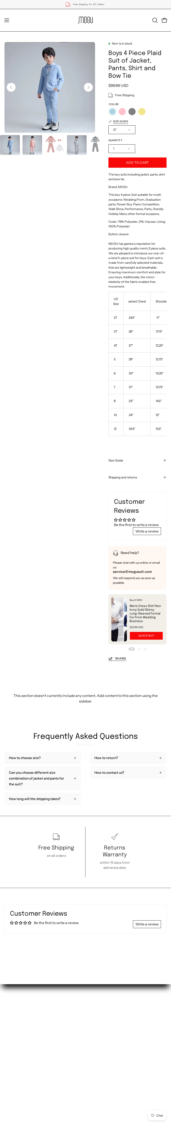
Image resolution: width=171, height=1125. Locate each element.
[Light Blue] (112, 111)
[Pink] (122, 111)
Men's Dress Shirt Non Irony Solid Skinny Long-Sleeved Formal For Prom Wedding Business (145, 613)
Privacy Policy (101, 1044)
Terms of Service (103, 1037)
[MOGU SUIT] (85, 20)
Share (120, 658)
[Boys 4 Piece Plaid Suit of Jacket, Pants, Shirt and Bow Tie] (10, 145)
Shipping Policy (102, 1023)
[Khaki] (141, 111)
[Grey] (132, 111)
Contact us (12, 1030)
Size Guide (115, 460)
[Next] (88, 87)
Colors (9, 1044)
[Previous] (11, 87)
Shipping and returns (122, 477)
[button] (154, 20)
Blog (93, 1051)
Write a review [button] (147, 531)
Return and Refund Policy (110, 1030)
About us (11, 1023)
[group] (85, 4)
